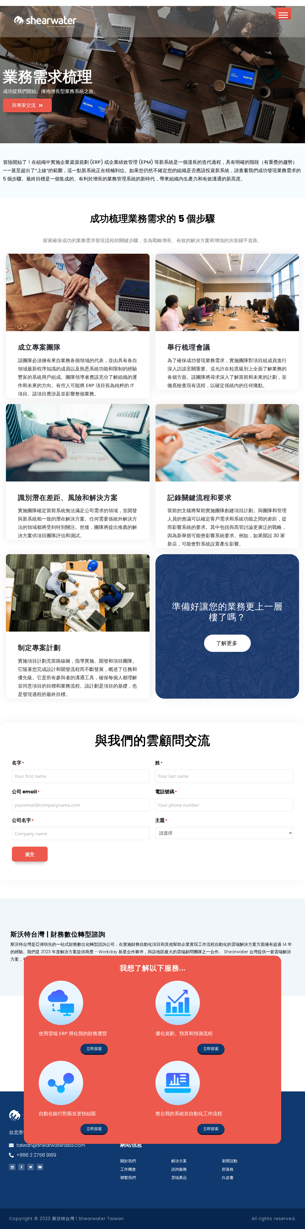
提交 (29, 854)
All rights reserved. (274, 1219)
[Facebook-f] (21, 1167)
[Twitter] (30, 1167)
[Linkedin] (12, 1167)
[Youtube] (40, 1167)
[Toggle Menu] (283, 15)
